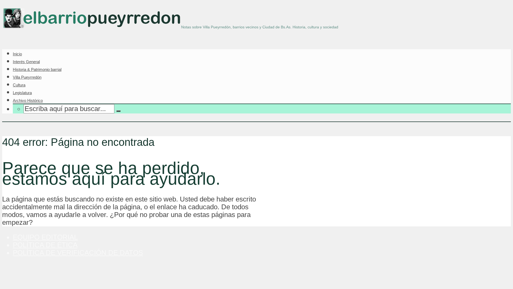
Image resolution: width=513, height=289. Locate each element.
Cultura (19, 85)
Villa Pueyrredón (27, 77)
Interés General (26, 61)
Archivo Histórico (28, 100)
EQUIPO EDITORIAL (45, 237)
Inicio (17, 54)
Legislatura (22, 92)
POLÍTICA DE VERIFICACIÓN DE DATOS (78, 252)
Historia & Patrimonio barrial (37, 69)
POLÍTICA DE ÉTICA (45, 245)
